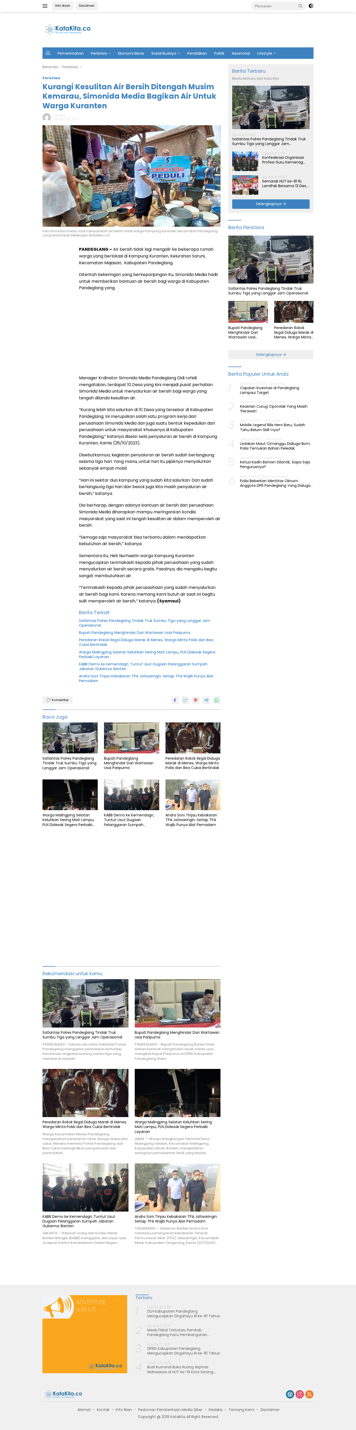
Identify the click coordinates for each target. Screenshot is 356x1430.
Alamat (84, 1409)
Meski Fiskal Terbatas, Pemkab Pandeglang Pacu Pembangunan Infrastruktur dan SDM (177, 1332)
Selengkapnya (269, 203)
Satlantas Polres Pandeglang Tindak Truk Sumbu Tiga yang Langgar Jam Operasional (144, 623)
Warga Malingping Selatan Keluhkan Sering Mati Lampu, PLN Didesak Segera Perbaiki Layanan (147, 654)
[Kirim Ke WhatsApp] (216, 700)
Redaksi (215, 1409)
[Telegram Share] (206, 700)
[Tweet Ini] (185, 700)
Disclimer (87, 5)
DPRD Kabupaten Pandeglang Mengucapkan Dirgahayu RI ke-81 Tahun (183, 1351)
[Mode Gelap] (311, 6)
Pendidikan (197, 53)
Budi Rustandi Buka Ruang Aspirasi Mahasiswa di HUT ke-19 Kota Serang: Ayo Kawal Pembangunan (180, 1369)
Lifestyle (264, 53)
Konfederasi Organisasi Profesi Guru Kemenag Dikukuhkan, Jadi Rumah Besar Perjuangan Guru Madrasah (284, 160)
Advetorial (241, 53)
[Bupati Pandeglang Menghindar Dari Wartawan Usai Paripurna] (131, 737)
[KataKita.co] (71, 29)
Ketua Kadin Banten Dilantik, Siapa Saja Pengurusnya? (275, 464)
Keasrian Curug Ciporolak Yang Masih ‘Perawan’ (274, 408)
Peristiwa (99, 53)
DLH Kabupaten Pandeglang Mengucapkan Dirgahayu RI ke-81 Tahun (183, 1313)
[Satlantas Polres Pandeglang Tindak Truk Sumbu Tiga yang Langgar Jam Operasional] (70, 737)
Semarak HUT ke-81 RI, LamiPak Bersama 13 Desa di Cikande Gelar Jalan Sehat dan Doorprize (285, 183)
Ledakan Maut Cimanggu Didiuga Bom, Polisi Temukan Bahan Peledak (275, 446)
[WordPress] (290, 1394)
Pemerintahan (71, 53)
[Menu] (46, 6)
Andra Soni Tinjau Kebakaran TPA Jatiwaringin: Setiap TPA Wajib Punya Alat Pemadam (146, 678)
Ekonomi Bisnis (131, 53)
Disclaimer (270, 1409)
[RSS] (309, 1394)
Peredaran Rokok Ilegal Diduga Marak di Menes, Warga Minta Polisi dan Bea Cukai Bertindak (146, 642)
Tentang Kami (241, 1409)
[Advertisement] (217, 29)
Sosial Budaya (163, 53)
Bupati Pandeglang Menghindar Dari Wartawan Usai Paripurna (134, 632)
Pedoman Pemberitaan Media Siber (170, 1409)
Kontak (103, 1409)
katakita (59, 115)
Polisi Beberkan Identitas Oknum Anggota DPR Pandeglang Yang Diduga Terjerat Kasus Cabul (275, 483)
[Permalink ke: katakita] (46, 117)
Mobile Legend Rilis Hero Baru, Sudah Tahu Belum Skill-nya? (272, 427)
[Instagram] (300, 1394)
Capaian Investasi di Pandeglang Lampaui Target (269, 390)
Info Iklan (62, 5)
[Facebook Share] (175, 700)
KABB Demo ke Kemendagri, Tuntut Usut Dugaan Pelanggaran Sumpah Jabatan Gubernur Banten (143, 666)
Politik (219, 53)
